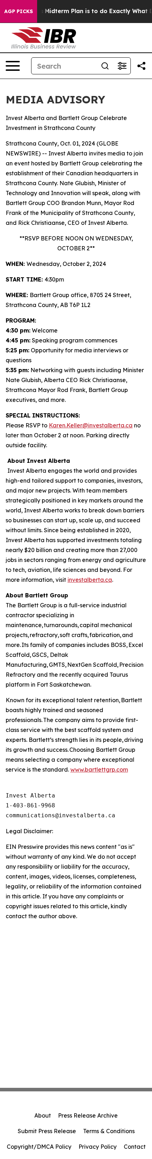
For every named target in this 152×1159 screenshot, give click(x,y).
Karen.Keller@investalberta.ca (91, 425)
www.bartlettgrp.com (99, 769)
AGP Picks (18, 11)
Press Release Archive (88, 1115)
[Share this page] (141, 66)
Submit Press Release (47, 1131)
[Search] (105, 66)
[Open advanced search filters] (121, 66)
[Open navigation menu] (13, 66)
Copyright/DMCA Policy (39, 1146)
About (42, 1115)
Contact (135, 1146)
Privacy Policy (97, 1146)
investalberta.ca (90, 579)
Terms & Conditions (109, 1131)
